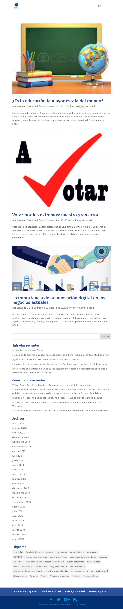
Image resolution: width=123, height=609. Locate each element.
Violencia (76, 576)
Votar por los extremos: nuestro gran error (55, 215)
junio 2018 (17, 516)
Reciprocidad (102, 571)
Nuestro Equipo (97, 591)
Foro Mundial (41, 566)
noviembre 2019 (21, 442)
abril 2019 (17, 469)
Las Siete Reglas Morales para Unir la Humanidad (64, 385)
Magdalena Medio (58, 566)
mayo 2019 (18, 465)
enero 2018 (18, 539)
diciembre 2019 (20, 437)
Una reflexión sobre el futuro (28, 350)
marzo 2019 (18, 474)
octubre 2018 (19, 497)
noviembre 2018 (21, 492)
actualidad (18, 552)
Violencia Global (91, 576)
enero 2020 (18, 432)
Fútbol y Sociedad (75, 591)
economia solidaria (58, 557)
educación (103, 557)
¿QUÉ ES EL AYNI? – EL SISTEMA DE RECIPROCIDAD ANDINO (46, 359)
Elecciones (18, 562)
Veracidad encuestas (59, 576)
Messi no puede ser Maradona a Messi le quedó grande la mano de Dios (63, 398)
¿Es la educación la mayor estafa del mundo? (57, 101)
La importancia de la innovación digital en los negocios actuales (58, 300)
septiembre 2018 (21, 502)
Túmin (44, 576)
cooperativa (62, 552)
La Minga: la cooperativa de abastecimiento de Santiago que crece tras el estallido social (59, 364)
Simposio (34, 576)
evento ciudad (93, 562)
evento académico (75, 562)
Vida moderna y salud (26, 591)
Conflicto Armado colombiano (40, 552)
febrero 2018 (19, 534)
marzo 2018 (18, 530)
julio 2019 (17, 455)
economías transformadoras (83, 557)
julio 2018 (17, 511)
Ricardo (16, 398)
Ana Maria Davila (21, 402)
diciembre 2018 (20, 488)
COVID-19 (18, 557)
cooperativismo (77, 552)
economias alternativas (36, 557)
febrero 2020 (19, 428)
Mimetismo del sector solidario (28, 571)
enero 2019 (18, 483)
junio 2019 (17, 460)
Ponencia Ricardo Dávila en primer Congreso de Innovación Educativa (70, 410)
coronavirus (92, 552)
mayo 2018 (18, 520)
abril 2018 (17, 525)
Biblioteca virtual (51, 591)
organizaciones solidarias (56, 571)
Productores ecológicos (82, 571)
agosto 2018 (18, 506)
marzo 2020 (18, 423)
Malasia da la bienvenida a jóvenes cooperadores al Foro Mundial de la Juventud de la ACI (60, 355)
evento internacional (23, 566)
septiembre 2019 (21, 446)
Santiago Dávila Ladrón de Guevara (35, 106)
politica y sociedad (82, 220)
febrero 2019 (19, 479)
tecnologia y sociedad (83, 106)
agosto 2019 (18, 451)
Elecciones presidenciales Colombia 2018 (45, 562)
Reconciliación (20, 576)
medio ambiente (77, 566)
